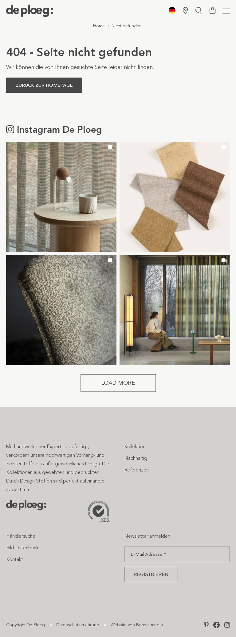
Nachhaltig (135, 458)
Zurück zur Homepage (44, 85)
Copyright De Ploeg (25, 624)
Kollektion (134, 446)
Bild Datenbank (22, 548)
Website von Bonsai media (137, 624)
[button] (61, 197)
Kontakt (14, 559)
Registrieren (151, 574)
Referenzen (136, 470)
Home (99, 26)
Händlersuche (20, 536)
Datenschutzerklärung (77, 624)
